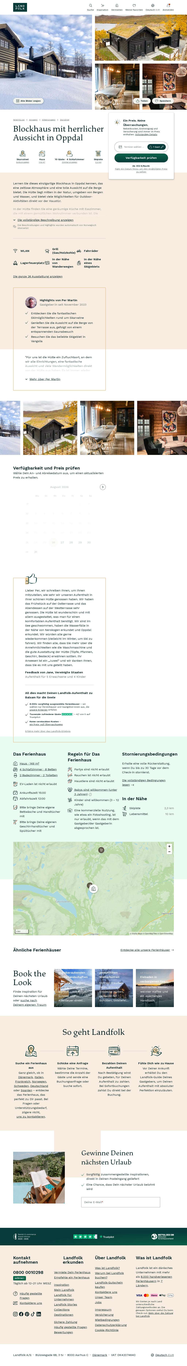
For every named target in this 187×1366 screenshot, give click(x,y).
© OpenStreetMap (165, 933)
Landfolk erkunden (73, 1260)
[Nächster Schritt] (174, 957)
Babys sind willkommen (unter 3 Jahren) (95, 792)
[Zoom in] (169, 846)
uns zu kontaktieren (30, 1116)
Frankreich (22, 1081)
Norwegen (33, 120)
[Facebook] (21, 1314)
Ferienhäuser (19, 120)
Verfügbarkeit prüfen (141, 158)
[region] (93, 888)
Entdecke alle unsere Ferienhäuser (145, 950)
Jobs (98, 1302)
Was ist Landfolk (154, 1258)
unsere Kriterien (38, 710)
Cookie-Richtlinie (107, 1330)
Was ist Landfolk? (107, 1268)
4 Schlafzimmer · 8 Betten (38, 769)
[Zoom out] (169, 851)
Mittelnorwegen (49, 120)
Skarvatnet (64, 120)
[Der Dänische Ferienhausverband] (162, 1237)
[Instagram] (15, 1314)
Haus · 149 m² (29, 763)
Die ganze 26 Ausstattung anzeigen (37, 276)
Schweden (21, 1086)
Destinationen (63, 1314)
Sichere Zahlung (65, 1322)
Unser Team (103, 1297)
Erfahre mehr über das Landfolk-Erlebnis (47, 731)
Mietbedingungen (107, 1320)
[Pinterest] (27, 1314)
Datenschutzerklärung (111, 1325)
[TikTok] (33, 1314)
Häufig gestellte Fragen (31, 1296)
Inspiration (102, 10)
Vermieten (117, 10)
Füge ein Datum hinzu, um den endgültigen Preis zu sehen (141, 170)
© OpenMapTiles (150, 933)
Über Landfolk (110, 1258)
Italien (39, 1077)
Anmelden (168, 10)
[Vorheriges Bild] (13, 957)
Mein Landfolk (64, 1290)
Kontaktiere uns (31, 1303)
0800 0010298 (28, 1272)
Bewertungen (63, 1332)
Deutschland (39, 1086)
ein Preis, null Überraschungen (46, 724)
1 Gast (156, 147)
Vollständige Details (146, 134)
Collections (62, 1309)
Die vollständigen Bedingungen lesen (143, 782)
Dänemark (25, 1077)
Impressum (103, 1309)
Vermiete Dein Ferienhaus (72, 1272)
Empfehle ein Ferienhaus (71, 1277)
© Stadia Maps (136, 933)
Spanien (26, 1090)
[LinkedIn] (39, 1314)
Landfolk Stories (65, 1304)
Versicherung (104, 1314)
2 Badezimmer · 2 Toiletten (39, 775)
